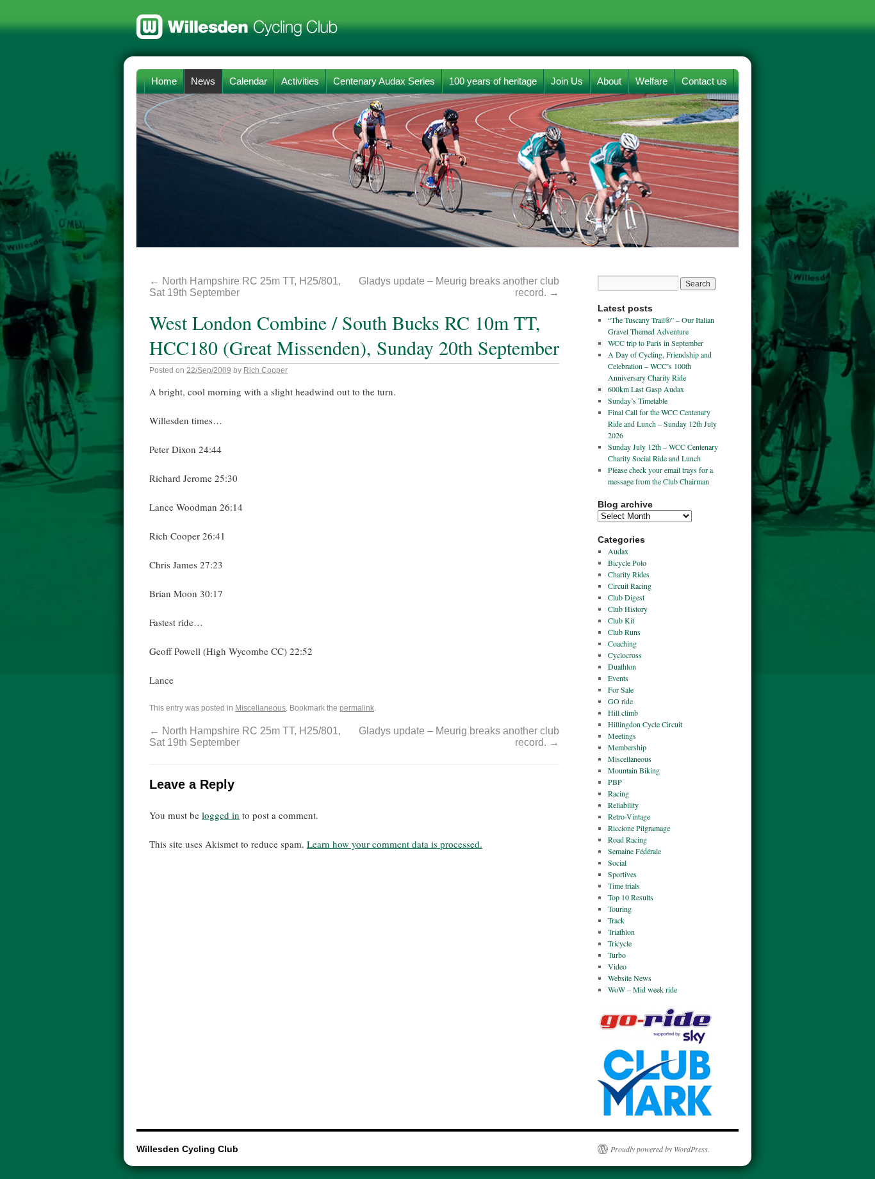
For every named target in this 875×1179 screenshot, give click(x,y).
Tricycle (620, 943)
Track (616, 920)
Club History (628, 609)
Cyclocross (625, 655)
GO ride (620, 701)
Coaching (622, 643)
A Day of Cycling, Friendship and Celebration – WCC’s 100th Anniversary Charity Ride (660, 366)
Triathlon (621, 932)
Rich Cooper (265, 370)
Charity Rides (629, 574)
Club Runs (624, 632)
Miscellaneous (260, 708)
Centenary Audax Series (384, 81)
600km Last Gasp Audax (646, 389)
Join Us (567, 81)
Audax (618, 551)
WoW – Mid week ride (642, 989)
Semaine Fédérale (634, 851)
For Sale (621, 689)
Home (164, 81)
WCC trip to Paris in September (655, 343)
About (609, 81)
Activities (300, 81)
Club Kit (621, 620)
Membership (627, 747)
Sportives (622, 874)
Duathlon (622, 666)
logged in (221, 815)
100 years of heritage (493, 81)
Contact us (704, 81)
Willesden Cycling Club (237, 20)
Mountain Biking (634, 770)
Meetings (622, 735)
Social (617, 862)
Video (617, 966)
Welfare (651, 81)
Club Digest (626, 597)
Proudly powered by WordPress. (660, 1149)
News (203, 81)
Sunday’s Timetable (637, 400)
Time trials (624, 885)
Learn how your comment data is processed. (394, 843)
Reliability (623, 805)
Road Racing (627, 839)
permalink (356, 708)
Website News (629, 978)
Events (618, 678)
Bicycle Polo (627, 562)
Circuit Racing (629, 586)
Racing (618, 793)
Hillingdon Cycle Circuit (645, 724)
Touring (620, 908)
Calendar (248, 81)
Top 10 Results (630, 897)
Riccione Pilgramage (639, 828)
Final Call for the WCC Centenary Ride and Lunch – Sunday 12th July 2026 (662, 423)
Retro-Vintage (629, 816)
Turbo (617, 955)
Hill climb (623, 712)
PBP (615, 782)
